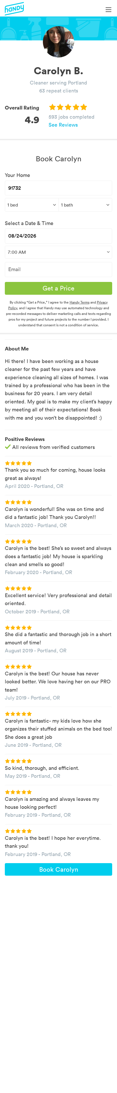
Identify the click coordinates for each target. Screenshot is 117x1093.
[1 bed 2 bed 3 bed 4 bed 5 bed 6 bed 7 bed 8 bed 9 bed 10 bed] (31, 205)
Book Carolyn (58, 869)
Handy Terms (79, 302)
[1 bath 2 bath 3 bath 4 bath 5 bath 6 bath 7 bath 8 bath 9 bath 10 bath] (85, 205)
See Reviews (63, 124)
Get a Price (58, 288)
